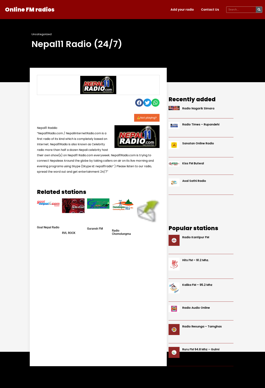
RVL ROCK (68, 233)
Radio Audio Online (196, 308)
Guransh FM (95, 228)
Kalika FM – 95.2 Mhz (197, 285)
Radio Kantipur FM (195, 237)
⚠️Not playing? (147, 117)
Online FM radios (29, 10)
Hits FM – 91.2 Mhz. (195, 260)
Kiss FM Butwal (193, 163)
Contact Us (210, 9)
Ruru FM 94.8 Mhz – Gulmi (200, 349)
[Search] (259, 10)
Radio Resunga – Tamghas (202, 326)
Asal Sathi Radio (194, 181)
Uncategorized (42, 34)
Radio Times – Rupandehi (200, 124)
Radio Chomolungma (121, 232)
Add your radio (182, 9)
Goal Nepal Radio (48, 227)
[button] (139, 103)
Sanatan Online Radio (198, 143)
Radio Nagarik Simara (198, 108)
